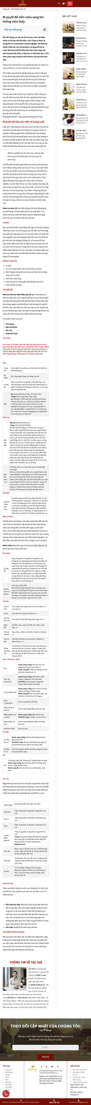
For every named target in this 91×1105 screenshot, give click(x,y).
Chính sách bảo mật (79, 1082)
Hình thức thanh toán (80, 1070)
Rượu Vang (9, 1072)
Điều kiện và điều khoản (78, 1073)
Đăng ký (45, 1056)
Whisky (7, 1075)
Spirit (7, 1077)
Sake (7, 1080)
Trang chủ (6, 9)
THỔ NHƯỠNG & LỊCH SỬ (18, 9)
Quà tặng (8, 1085)
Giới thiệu (8, 1087)
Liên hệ (7, 1090)
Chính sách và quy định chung (79, 1078)
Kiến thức (8, 1082)
